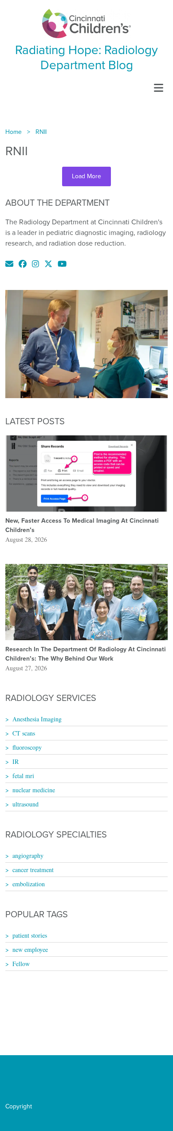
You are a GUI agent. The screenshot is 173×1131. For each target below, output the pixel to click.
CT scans (23, 733)
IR (15, 761)
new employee (30, 949)
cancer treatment (33, 869)
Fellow (21, 963)
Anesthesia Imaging (37, 719)
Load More (86, 176)
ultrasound (25, 804)
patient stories (29, 935)
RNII (41, 132)
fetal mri (23, 775)
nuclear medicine (33, 790)
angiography (27, 855)
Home (13, 132)
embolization (28, 884)
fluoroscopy (27, 747)
